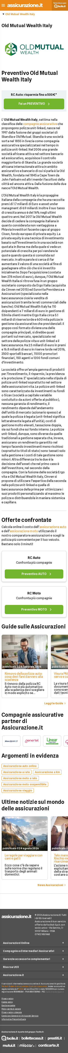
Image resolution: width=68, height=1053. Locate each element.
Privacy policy (7, 998)
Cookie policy (7, 1002)
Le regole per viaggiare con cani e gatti (23, 857)
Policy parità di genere (11, 1009)
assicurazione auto (52, 527)
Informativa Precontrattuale (14, 1019)
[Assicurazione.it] (25, 7)
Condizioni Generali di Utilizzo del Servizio (20, 1016)
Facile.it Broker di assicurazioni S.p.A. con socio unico (24, 986)
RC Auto (34, 558)
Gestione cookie (8, 1005)
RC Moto (34, 593)
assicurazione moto (24, 531)
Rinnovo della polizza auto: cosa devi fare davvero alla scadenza (24, 677)
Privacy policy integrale (12, 1012)
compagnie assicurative (40, 124)
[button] (3, 5)
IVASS (21, 989)
